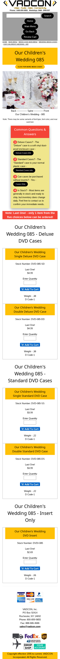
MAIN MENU (12, 42)
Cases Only (20, 184)
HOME (4, 42)
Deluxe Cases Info (23, 153)
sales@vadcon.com (30, 626)
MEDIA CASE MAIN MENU (28, 42)
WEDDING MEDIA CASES (48, 42)
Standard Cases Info (24, 170)
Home (30, 21)
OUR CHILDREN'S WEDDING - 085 (15, 44)
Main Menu (30, 26)
